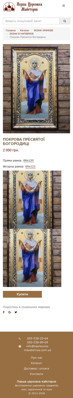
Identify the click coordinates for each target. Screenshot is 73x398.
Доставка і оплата (36, 368)
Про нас (36, 357)
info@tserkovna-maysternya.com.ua (37, 348)
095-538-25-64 (37, 338)
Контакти (36, 373)
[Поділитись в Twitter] (16, 312)
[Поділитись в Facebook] (3, 312)
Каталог (24, 30)
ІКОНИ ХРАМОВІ (43, 30)
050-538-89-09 (37, 342)
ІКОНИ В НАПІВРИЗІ (21, 33)
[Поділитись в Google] (9, 312)
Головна (11, 30)
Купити (22, 294)
